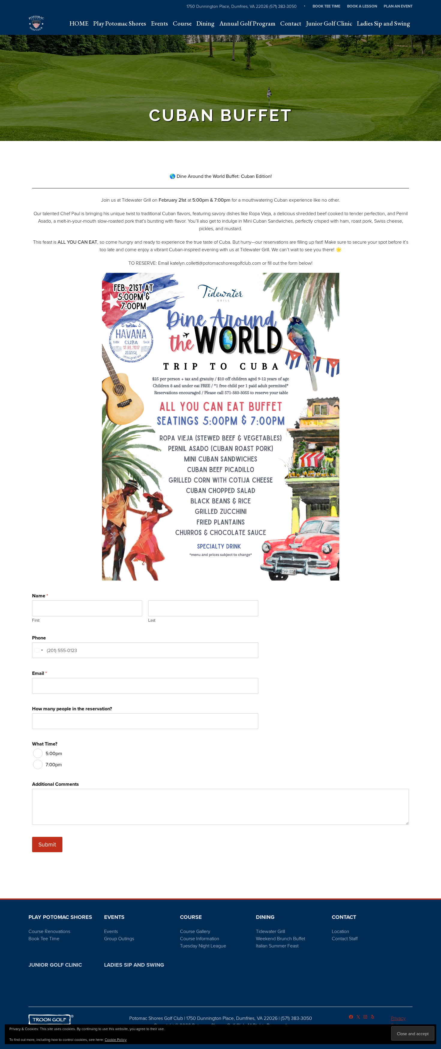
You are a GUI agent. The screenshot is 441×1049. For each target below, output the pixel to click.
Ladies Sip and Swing (134, 965)
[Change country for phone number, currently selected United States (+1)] (38, 650)
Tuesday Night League (203, 945)
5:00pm (54, 753)
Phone (39, 638)
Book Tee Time (326, 6)
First (36, 620)
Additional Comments (55, 784)
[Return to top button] (433, 891)
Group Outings (119, 938)
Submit (47, 844)
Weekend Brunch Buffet (280, 938)
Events (111, 931)
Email (39, 673)
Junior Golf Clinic (55, 965)
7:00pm (54, 764)
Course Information (199, 938)
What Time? (44, 744)
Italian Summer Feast (277, 945)
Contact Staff (345, 938)
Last (151, 620)
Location (340, 931)
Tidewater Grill (270, 931)
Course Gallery (195, 931)
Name (40, 596)
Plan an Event (398, 6)
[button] (119, 23)
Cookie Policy (116, 1039)
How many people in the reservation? (72, 709)
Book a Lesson (362, 6)
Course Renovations (49, 931)
